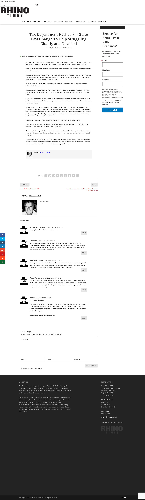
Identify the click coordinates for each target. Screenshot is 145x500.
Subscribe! (72, 275)
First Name (48, 247)
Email (46, 237)
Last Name (48, 257)
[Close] (101, 221)
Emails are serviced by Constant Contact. (87, 269)
